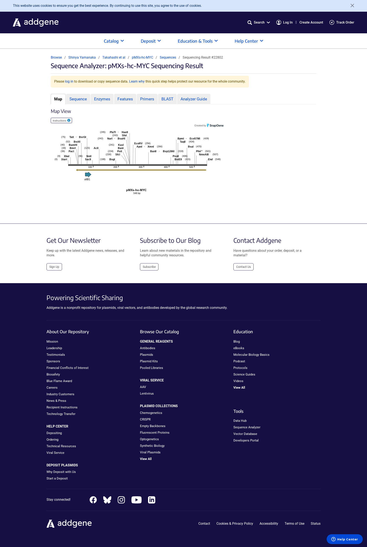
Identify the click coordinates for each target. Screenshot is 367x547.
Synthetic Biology (152, 446)
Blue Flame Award (59, 381)
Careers (52, 388)
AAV (143, 387)
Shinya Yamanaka (82, 57)
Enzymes (102, 99)
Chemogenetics (151, 413)
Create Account (311, 22)
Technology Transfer (61, 414)
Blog (236, 341)
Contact (204, 524)
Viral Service (55, 453)
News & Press (56, 401)
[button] (258, 22)
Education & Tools (195, 41)
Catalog (111, 41)
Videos (238, 381)
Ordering (52, 440)
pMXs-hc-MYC (143, 57)
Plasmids (146, 355)
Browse (56, 57)
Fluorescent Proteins (154, 433)
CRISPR (145, 419)
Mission (52, 341)
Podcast (239, 361)
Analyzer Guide (194, 99)
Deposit (148, 41)
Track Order (345, 22)
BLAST (167, 99)
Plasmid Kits (149, 361)
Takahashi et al (114, 57)
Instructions (60, 120)
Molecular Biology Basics (251, 355)
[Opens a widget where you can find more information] (345, 539)
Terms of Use (294, 524)
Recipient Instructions (62, 407)
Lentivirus (147, 393)
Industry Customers (60, 394)
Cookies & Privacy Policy (234, 524)
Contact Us (243, 267)
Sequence (78, 99)
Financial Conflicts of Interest (68, 368)
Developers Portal (246, 440)
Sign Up (54, 267)
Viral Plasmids (150, 452)
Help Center (246, 41)
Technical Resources (61, 446)
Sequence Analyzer (246, 427)
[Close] (351, 5)
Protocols (240, 368)
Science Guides (244, 374)
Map (58, 99)
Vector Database (245, 434)
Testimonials (56, 355)
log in (69, 81)
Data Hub (240, 421)
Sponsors (53, 361)
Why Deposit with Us (61, 472)
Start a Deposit (57, 478)
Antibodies (147, 348)
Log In (288, 22)
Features (125, 99)
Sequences (168, 57)
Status (315, 524)
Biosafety (53, 374)
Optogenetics (149, 439)
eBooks (238, 348)
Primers (147, 99)
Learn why (137, 81)
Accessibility (269, 524)
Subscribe (149, 267)
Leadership (54, 348)
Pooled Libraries (151, 368)
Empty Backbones (152, 426)
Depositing (54, 433)
